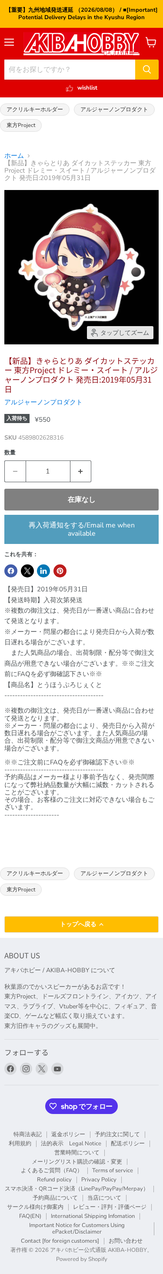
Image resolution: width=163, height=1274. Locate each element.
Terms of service (112, 1170)
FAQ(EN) (30, 1216)
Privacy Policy (98, 1180)
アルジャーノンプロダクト (114, 109)
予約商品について (55, 1198)
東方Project (21, 125)
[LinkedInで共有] (43, 570)
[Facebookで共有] (10, 570)
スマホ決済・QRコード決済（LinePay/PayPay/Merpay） (77, 1189)
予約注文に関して (117, 1134)
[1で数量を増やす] (81, 471)
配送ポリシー (128, 1143)
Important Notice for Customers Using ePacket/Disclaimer (77, 1228)
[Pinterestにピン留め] (60, 570)
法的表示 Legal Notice (71, 1143)
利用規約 (20, 1143)
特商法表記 (27, 1134)
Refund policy (54, 1180)
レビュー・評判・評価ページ (109, 1207)
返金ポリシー (68, 1134)
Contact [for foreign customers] (60, 1241)
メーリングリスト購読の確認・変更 (77, 1162)
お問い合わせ (126, 1241)
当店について (104, 1198)
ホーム (14, 156)
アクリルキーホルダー (35, 109)
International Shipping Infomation (93, 1216)
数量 (10, 453)
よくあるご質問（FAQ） (52, 1170)
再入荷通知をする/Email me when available (82, 529)
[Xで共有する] (27, 570)
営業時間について (77, 1153)
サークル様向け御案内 (35, 1207)
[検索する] (147, 70)
